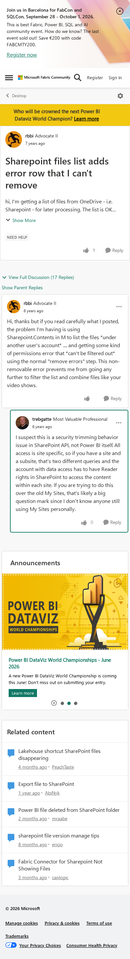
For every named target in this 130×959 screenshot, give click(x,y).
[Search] (78, 78)
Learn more (86, 118)
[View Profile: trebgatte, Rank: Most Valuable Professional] (22, 422)
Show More (24, 220)
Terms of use (99, 923)
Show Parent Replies (22, 287)
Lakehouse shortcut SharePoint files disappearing (59, 754)
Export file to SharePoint (46, 784)
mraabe (59, 818)
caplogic (60, 877)
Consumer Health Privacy (91, 945)
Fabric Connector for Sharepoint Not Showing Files (60, 865)
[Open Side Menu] (9, 78)
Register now (22, 54)
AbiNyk (52, 793)
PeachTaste (63, 767)
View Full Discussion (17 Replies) (41, 277)
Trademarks (17, 936)
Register (95, 77)
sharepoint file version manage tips (58, 835)
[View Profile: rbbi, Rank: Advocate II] (13, 139)
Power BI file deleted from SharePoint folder (69, 810)
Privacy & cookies (62, 923)
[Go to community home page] (44, 77)
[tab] (62, 703)
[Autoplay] (54, 703)
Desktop (19, 95)
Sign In (115, 77)
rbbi (29, 135)
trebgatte (41, 419)
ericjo (57, 844)
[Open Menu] (120, 96)
